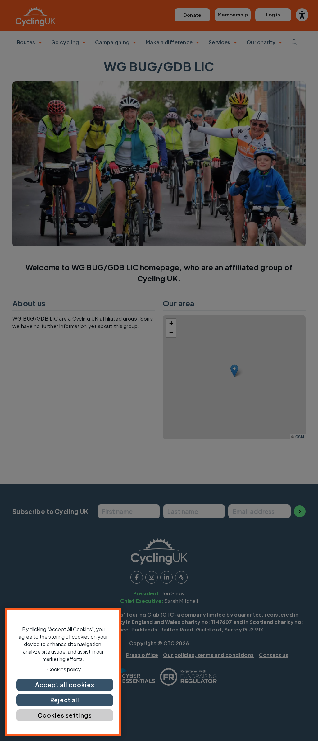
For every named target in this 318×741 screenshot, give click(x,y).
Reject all (65, 700)
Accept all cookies (64, 684)
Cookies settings (65, 715)
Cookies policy (64, 669)
